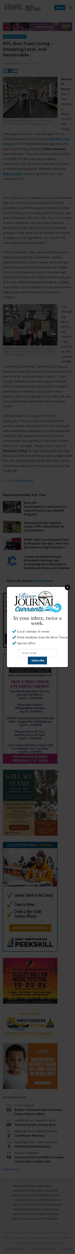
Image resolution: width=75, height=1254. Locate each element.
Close (67, 587)
